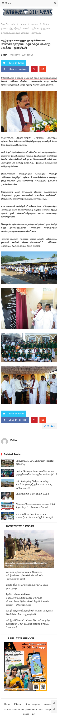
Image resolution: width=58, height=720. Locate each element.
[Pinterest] (34, 69)
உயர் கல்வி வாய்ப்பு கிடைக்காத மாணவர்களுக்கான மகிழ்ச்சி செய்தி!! (34, 515)
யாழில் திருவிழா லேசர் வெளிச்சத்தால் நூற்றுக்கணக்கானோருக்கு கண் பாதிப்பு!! (36, 472)
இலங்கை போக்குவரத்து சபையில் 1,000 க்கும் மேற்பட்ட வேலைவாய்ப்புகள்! (35, 505)
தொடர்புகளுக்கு (33, 703)
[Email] (42, 69)
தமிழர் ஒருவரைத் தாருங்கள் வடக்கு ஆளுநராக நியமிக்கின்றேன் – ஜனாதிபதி (29, 612)
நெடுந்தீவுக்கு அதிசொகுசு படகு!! (32, 493)
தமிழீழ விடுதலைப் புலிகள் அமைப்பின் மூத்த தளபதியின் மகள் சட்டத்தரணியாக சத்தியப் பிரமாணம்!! (28, 623)
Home (23, 24)
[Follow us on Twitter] (54, 703)
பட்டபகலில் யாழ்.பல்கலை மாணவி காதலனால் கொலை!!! (26, 564)
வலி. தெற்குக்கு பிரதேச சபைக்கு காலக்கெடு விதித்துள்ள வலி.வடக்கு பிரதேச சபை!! (34, 484)
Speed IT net (29, 713)
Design (48, 709)
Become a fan (52, 12)
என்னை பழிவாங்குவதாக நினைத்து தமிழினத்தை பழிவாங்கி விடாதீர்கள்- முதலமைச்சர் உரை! (24, 575)
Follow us (41, 12)
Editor (4, 54)
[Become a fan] (54, 709)
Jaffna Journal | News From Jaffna (27, 709)
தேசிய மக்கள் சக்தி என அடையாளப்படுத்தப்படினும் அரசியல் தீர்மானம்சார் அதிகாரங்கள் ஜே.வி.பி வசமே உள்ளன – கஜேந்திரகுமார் (27, 599)
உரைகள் (34, 24)
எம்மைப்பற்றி (49, 703)
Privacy (17, 703)
